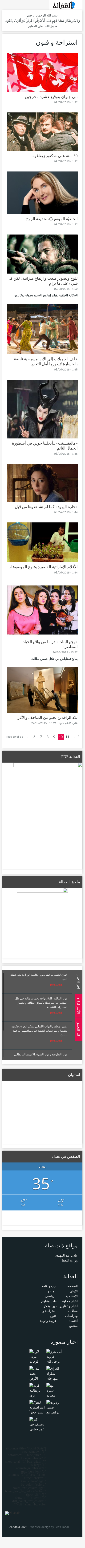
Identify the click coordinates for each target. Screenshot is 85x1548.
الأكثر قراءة (78, 1006)
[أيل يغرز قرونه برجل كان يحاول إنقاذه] (54, 1361)
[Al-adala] (65, 5)
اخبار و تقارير (69, 1306)
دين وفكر (50, 1306)
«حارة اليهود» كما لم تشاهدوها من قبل (46, 507)
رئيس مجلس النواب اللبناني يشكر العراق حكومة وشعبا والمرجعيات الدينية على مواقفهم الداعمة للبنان (39, 1031)
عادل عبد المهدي (66, 1255)
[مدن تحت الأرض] (37, 1373)
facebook (12, 5)
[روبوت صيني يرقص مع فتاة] (54, 1409)
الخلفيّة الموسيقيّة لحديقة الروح (52, 219)
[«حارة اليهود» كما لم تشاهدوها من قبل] (42, 482)
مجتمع (73, 1326)
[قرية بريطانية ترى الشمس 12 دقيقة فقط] (37, 1395)
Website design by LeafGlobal (49, 1527)
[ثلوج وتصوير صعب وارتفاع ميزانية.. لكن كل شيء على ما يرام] (42, 253)
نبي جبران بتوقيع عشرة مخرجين (51, 97)
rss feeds (5, 5)
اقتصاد (73, 1321)
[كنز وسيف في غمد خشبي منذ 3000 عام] (37, 1429)
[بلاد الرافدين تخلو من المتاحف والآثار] (42, 690)
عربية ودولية (48, 1321)
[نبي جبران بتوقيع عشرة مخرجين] (42, 72)
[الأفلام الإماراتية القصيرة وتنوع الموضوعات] (42, 542)
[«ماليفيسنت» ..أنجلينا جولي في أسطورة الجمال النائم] (42, 408)
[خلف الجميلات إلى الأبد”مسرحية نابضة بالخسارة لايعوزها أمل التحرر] (42, 328)
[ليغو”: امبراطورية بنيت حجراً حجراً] (37, 1409)
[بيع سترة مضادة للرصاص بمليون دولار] (54, 1397)
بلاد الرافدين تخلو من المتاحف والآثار (48, 717)
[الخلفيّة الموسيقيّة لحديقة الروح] (42, 192)
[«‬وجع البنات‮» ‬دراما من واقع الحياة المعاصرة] (42, 609)
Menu (80, 64)
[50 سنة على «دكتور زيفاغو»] (42, 131)
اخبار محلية (70, 1301)
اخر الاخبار (78, 982)
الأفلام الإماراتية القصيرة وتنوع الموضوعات (43, 567)
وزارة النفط (70, 1260)
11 (67, 737)
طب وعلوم (49, 1301)
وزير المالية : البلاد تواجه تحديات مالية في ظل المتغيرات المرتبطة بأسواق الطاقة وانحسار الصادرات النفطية (41, 1003)
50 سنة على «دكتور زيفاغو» (55, 156)
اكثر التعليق (78, 1029)
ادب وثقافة (49, 1286)
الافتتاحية (71, 1296)
